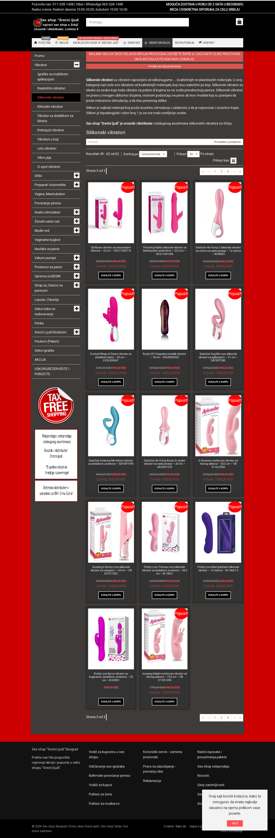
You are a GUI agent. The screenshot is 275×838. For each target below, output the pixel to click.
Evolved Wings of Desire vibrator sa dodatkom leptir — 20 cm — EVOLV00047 (111, 357)
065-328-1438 (112, 4)
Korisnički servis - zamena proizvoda (162, 754)
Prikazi (182, 154)
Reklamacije (152, 781)
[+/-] (171, 154)
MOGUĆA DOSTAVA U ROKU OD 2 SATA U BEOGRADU (204, 4)
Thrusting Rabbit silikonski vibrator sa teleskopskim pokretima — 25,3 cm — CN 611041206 (165, 250)
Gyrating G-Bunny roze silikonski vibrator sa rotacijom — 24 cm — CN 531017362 (111, 570)
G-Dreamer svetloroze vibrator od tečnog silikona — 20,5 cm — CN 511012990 (218, 464)
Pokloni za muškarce (104, 804)
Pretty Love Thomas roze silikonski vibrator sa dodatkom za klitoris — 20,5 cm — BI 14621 (164, 570)
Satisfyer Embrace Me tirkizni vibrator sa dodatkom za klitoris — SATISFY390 (111, 462)
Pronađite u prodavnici (227, 141)
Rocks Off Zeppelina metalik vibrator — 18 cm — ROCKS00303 (164, 355)
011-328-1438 (63, 4)
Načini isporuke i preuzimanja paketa (212, 754)
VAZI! (235, 823)
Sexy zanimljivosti (210, 785)
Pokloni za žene (100, 794)
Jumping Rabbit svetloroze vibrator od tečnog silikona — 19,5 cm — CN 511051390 (164, 677)
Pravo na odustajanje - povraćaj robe (159, 769)
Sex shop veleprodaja (213, 766)
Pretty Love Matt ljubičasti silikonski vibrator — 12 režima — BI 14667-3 (218, 569)
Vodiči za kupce (100, 785)
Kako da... (181, 826)
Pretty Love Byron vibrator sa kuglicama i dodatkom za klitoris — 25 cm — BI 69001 (111, 677)
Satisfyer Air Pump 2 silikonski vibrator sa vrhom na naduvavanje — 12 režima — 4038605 (218, 250)
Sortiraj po (130, 154)
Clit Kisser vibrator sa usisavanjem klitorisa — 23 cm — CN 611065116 (111, 249)
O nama (169, 826)
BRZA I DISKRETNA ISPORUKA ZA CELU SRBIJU (205, 9)
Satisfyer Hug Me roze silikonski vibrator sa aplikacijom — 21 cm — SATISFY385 (218, 357)
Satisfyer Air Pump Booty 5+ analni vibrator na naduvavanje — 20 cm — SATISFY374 (164, 464)
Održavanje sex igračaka (107, 766)
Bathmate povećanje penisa (109, 775)
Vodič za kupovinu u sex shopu (106, 754)
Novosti (203, 775)
